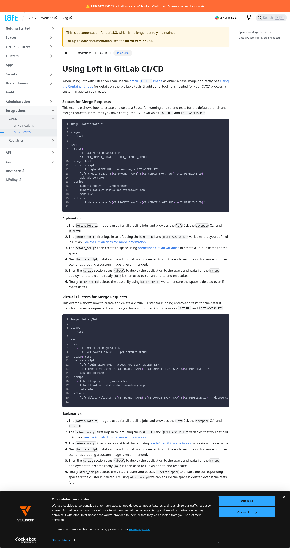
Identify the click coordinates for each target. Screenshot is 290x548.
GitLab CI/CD (22, 132)
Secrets (11, 74)
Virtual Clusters (18, 47)
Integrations (16, 110)
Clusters (12, 56)
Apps (9, 65)
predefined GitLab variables (158, 248)
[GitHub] (247, 18)
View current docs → (186, 6)
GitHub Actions (24, 125)
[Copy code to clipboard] (223, 125)
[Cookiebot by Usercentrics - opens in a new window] (25, 540)
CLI (8, 162)
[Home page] (66, 53)
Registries (16, 140)
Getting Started (18, 28)
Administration (18, 101)
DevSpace (13, 171)
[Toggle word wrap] (214, 320)
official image (146, 81)
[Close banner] (284, 497)
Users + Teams (17, 83)
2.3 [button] (31, 18)
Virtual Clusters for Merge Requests (259, 37)
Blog (65, 18)
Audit (10, 92)
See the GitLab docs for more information (114, 242)
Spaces (11, 37)
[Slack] (226, 18)
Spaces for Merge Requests (255, 32)
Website (47, 18)
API (8, 152)
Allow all (247, 500)
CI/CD (13, 119)
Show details (61, 540)
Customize (244, 512)
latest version (136, 41)
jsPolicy (12, 179)
